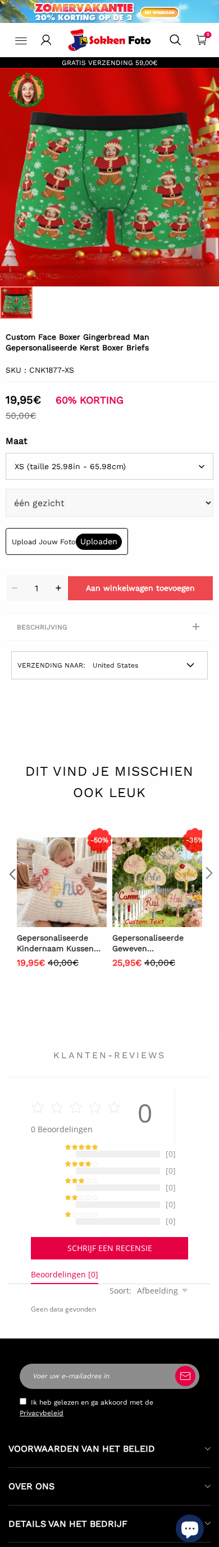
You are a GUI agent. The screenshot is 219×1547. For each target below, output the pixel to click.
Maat (17, 441)
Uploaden (98, 541)
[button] (11, 896)
